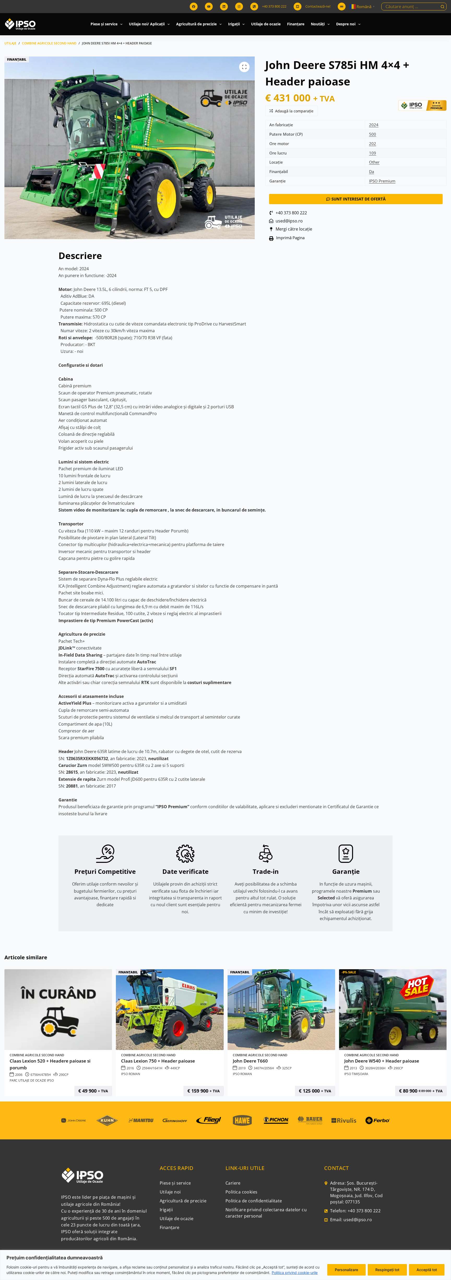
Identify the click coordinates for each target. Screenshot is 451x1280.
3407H (258, 1068)
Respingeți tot (387, 1269)
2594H (147, 1068)
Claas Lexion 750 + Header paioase (158, 1061)
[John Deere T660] (281, 1009)
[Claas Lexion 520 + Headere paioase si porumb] (58, 1009)
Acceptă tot (427, 1269)
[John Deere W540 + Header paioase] (393, 1009)
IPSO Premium (382, 180)
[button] (288, 238)
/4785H (45, 1074)
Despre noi (345, 23)
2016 (130, 1068)
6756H (35, 1074)
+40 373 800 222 (274, 6)
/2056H (268, 1068)
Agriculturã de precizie (196, 23)
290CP (63, 1074)
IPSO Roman (130, 1074)
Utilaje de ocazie (266, 23)
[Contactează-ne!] (297, 6)
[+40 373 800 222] (254, 6)
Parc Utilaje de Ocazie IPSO (32, 1080)
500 (372, 134)
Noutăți (318, 23)
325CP (287, 1068)
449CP (175, 1068)
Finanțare (295, 23)
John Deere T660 (250, 1061)
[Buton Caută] (442, 6)
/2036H (380, 1068)
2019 (242, 1068)
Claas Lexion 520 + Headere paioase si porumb (50, 1064)
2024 (373, 124)
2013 (353, 1068)
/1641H (157, 1068)
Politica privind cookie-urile (295, 1272)
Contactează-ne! (317, 6)
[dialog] (225, 1265)
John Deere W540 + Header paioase (381, 1061)
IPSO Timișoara (356, 1074)
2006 (18, 1074)
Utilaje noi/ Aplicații (147, 23)
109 (372, 153)
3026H (370, 1068)
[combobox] (410, 6)
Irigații (234, 23)
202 (372, 143)
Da (371, 171)
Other (374, 162)
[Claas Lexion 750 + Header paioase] (169, 1009)
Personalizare (346, 1269)
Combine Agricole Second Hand (37, 1055)
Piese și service (104, 23)
